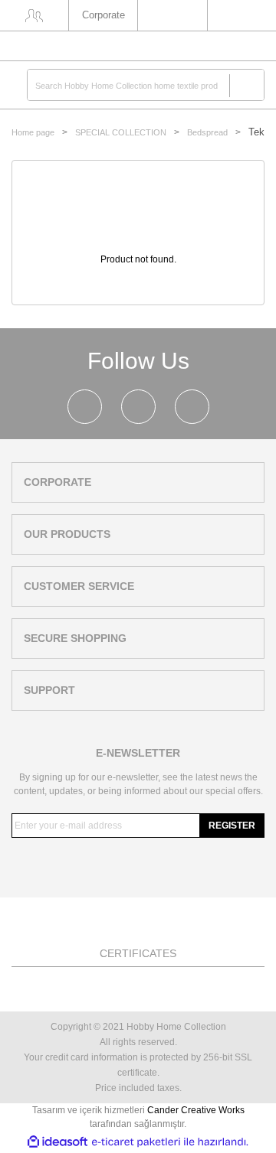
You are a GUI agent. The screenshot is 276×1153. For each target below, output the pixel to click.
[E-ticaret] (136, 1141)
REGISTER (232, 825)
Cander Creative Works (196, 1110)
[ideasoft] (57, 1142)
